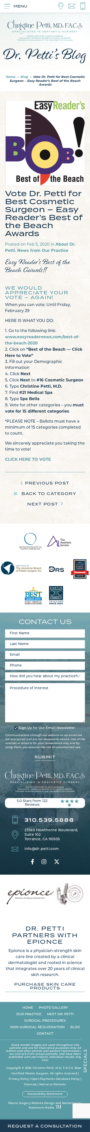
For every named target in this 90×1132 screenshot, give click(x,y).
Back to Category (48, 493)
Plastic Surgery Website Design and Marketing (43, 1103)
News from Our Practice (42, 250)
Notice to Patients (52, 1084)
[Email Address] (74, 6)
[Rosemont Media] (58, 1107)
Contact (45, 1033)
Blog (24, 77)
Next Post (42, 504)
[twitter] (57, 862)
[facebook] (32, 862)
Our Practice (29, 1014)
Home (10, 77)
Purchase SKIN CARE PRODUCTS (45, 986)
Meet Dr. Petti (60, 1014)
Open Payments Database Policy (55, 1079)
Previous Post (47, 483)
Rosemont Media (41, 1108)
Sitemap (30, 1084)
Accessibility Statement (45, 1094)
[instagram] (44, 862)
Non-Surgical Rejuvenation (37, 1027)
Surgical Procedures (45, 1020)
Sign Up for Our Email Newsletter (47, 728)
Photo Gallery (53, 1007)
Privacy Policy (19, 1079)
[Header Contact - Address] (63, 6)
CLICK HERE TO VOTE (28, 459)
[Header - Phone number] (83, 6)
